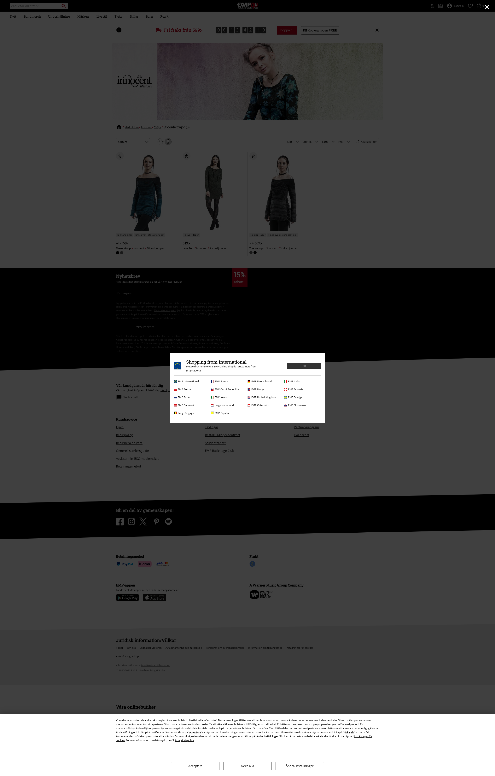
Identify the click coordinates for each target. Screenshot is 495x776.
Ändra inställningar (300, 766)
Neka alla (247, 766)
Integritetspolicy (184, 740)
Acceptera (195, 766)
